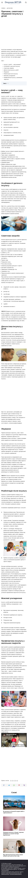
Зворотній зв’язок (5, 874)
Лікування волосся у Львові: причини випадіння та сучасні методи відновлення (13, 834)
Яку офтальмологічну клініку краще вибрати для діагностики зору (13, 855)
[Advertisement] (14, 33)
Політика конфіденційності (16, 874)
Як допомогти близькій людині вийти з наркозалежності (13, 812)
